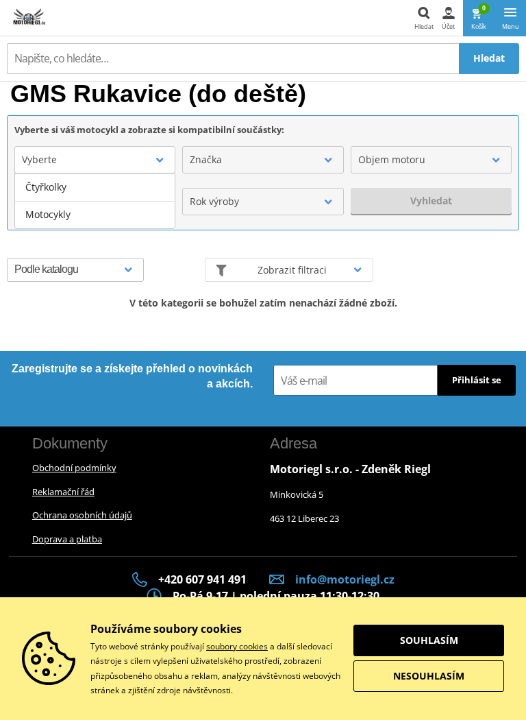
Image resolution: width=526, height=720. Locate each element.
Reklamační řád (63, 491)
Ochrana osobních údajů (82, 515)
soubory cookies (237, 646)
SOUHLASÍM (429, 640)
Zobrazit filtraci (292, 269)
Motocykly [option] (48, 214)
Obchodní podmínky (74, 467)
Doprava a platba (67, 539)
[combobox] (94, 159)
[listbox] (94, 201)
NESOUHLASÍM (428, 675)
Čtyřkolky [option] (45, 186)
